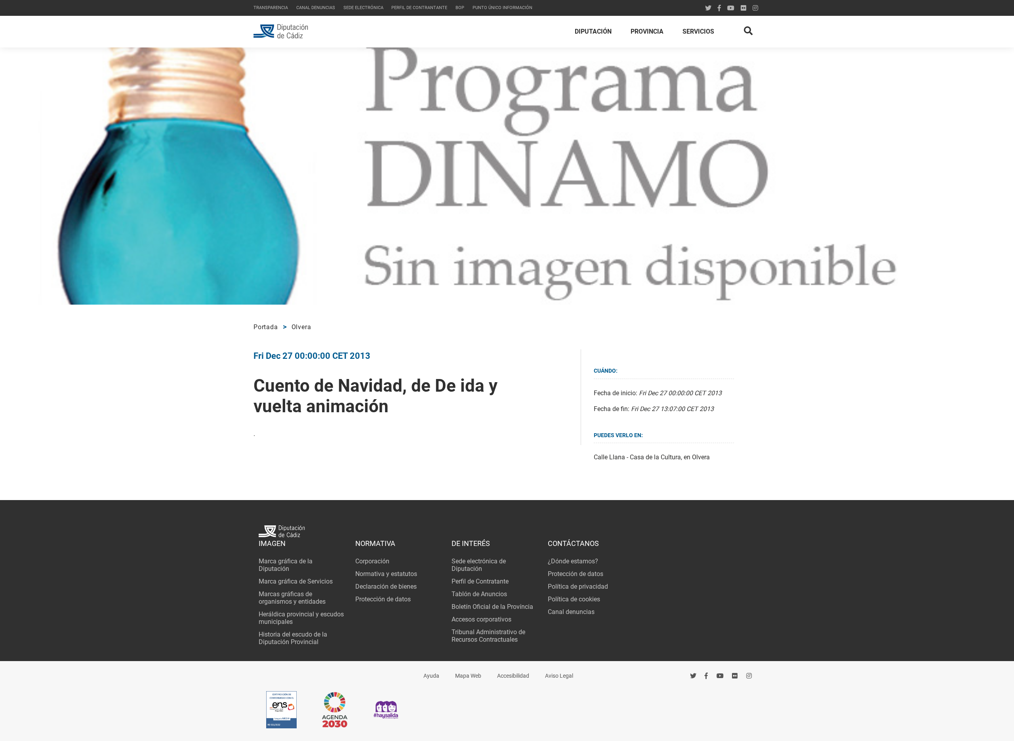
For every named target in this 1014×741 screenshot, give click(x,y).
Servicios (698, 31)
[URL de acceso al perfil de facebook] (706, 676)
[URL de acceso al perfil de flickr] (743, 8)
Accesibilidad (513, 676)
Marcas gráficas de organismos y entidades (292, 597)
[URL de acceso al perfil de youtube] (730, 8)
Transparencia (271, 7)
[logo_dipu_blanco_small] (507, 532)
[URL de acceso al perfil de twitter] (708, 8)
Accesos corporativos (481, 619)
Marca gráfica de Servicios (296, 581)
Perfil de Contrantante (419, 7)
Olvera (301, 327)
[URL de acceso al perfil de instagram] (755, 8)
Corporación (372, 561)
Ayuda (431, 676)
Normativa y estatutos (386, 574)
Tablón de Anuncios (479, 594)
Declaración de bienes (386, 586)
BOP (460, 7)
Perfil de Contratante (480, 581)
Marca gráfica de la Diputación (286, 564)
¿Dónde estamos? (573, 561)
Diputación (593, 31)
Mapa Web (468, 676)
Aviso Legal (559, 676)
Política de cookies (574, 599)
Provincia (647, 31)
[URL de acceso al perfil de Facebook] (719, 8)
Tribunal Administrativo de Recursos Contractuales (488, 635)
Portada (266, 327)
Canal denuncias (315, 7)
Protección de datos (383, 599)
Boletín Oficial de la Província (492, 606)
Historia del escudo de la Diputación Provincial (293, 638)
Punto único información (502, 7)
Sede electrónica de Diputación (479, 564)
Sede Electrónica (363, 7)
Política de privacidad (578, 586)
